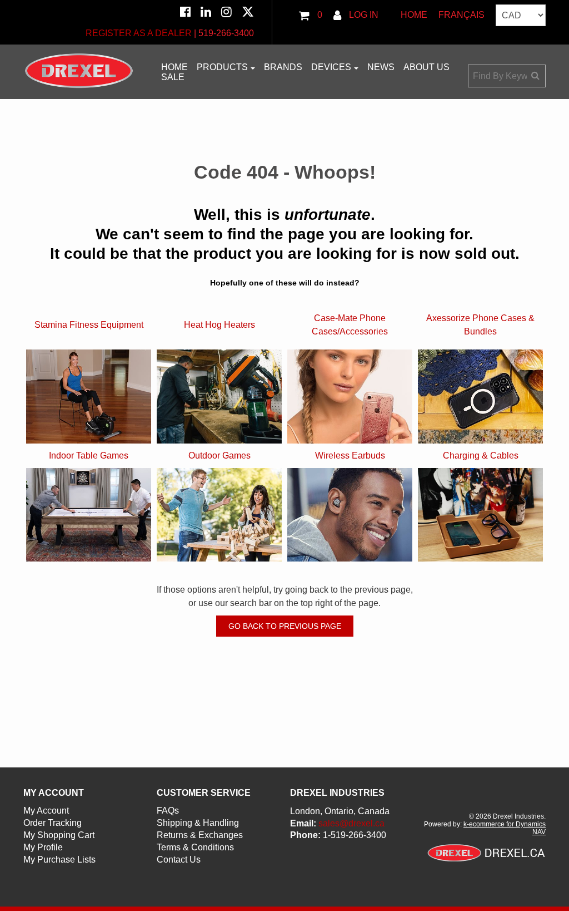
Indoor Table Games (88, 455)
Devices (331, 67)
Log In (362, 14)
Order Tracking (52, 823)
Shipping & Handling (198, 823)
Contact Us (179, 859)
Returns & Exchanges (200, 835)
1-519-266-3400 (354, 835)
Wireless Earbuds (350, 455)
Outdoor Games (219, 455)
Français (461, 14)
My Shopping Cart (58, 835)
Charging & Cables (480, 455)
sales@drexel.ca (351, 823)
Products (222, 67)
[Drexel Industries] (78, 70)
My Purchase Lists (59, 859)
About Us (426, 67)
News (381, 67)
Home (414, 14)
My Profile (43, 847)
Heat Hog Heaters (219, 324)
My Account (46, 810)
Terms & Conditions (195, 847)
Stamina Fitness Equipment (88, 324)
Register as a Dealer (139, 33)
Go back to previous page (284, 626)
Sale (172, 77)
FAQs (168, 810)
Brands (283, 67)
